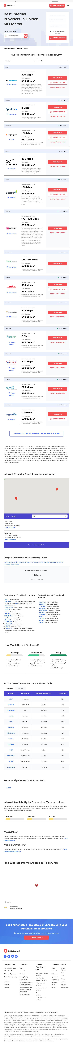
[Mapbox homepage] (8, 902)
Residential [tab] (9, 689)
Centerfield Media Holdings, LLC (47, 1012)
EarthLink (8, 620)
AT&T (6, 600)
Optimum (54, 974)
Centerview (15, 562)
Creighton (30, 562)
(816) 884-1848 (10, 528)
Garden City (45, 562)
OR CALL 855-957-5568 (57, 166)
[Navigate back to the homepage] (9, 6)
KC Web (7, 626)
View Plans (57, 78)
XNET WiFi (8, 622)
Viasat (7, 612)
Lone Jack (60, 562)
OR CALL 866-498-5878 (57, 294)
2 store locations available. (36, 545)
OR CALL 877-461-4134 (57, 142)
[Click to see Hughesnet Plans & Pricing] (11, 414)
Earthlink (54, 971)
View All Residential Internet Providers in (37, 434)
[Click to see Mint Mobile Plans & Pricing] (11, 261)
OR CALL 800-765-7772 (57, 368)
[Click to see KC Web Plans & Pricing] (11, 388)
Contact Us (23, 974)
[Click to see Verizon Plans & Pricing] (11, 287)
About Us (22, 971)
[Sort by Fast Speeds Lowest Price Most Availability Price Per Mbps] (53, 61)
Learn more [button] (55, 1)
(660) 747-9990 (10, 539)
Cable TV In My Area (10, 971)
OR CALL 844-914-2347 (57, 233)
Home (21, 968)
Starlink (7, 610)
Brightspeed (9, 608)
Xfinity (63, 979)
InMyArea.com (12, 1012)
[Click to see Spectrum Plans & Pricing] (11, 109)
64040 (8, 788)
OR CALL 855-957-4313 (57, 87)
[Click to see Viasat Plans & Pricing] (11, 192)
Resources (7, 985)
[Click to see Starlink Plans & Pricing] (11, 162)
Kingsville (53, 562)
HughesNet (11, 767)
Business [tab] (21, 689)
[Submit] (26, 36)
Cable (7, 606)
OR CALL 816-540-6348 (57, 393)
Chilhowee (22, 562)
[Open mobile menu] (68, 6)
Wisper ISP (8, 624)
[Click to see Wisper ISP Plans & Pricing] (11, 362)
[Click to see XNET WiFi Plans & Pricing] (11, 337)
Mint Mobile (9, 616)
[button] (16, 498)
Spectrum (8, 602)
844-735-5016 (58, 6)
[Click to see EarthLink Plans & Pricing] (11, 312)
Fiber (17, 604)
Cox (62, 973)
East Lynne (37, 562)
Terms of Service (25, 994)
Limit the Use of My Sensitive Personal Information (26, 990)
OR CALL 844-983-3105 (57, 199)
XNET (11, 750)
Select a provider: (10, 516)
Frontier (63, 982)
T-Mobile (8, 614)
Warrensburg (15, 564)
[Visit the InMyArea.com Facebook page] (5, 956)
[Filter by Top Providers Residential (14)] (20, 61)
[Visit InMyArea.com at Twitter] (8, 956)
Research (6, 982)
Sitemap (6, 988)
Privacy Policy (24, 977)
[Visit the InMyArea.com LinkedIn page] (12, 956)
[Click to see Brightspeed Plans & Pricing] (11, 135)
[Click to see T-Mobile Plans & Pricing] (11, 228)
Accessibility (23, 980)
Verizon (7, 618)
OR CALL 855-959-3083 (57, 116)
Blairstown (7, 562)
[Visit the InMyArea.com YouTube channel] (16, 956)
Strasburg (7, 564)
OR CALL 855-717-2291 (57, 317)
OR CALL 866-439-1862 (57, 342)
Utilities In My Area (9, 974)
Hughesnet (8, 628)
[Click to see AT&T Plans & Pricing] (11, 80)
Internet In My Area (10, 968)
